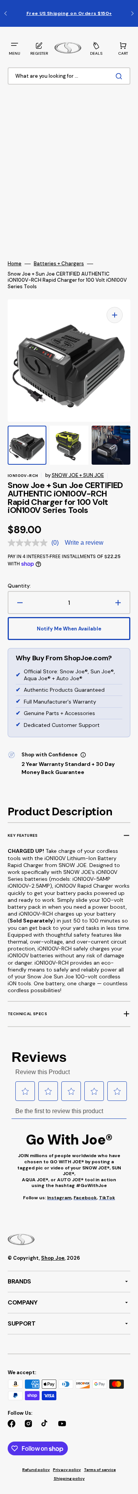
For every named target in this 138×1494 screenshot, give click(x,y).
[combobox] (69, 76)
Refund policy (36, 1469)
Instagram (59, 1198)
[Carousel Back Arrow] (6, 13)
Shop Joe (52, 1258)
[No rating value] (29, 543)
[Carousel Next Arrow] (132, 13)
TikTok (107, 1198)
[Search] (120, 76)
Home (14, 264)
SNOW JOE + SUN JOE (78, 475)
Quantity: (19, 586)
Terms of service (100, 1469)
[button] (15, 47)
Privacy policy (67, 1469)
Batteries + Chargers (59, 264)
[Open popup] (83, 755)
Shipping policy (69, 1478)
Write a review (84, 542)
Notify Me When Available (69, 628)
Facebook (85, 1198)
